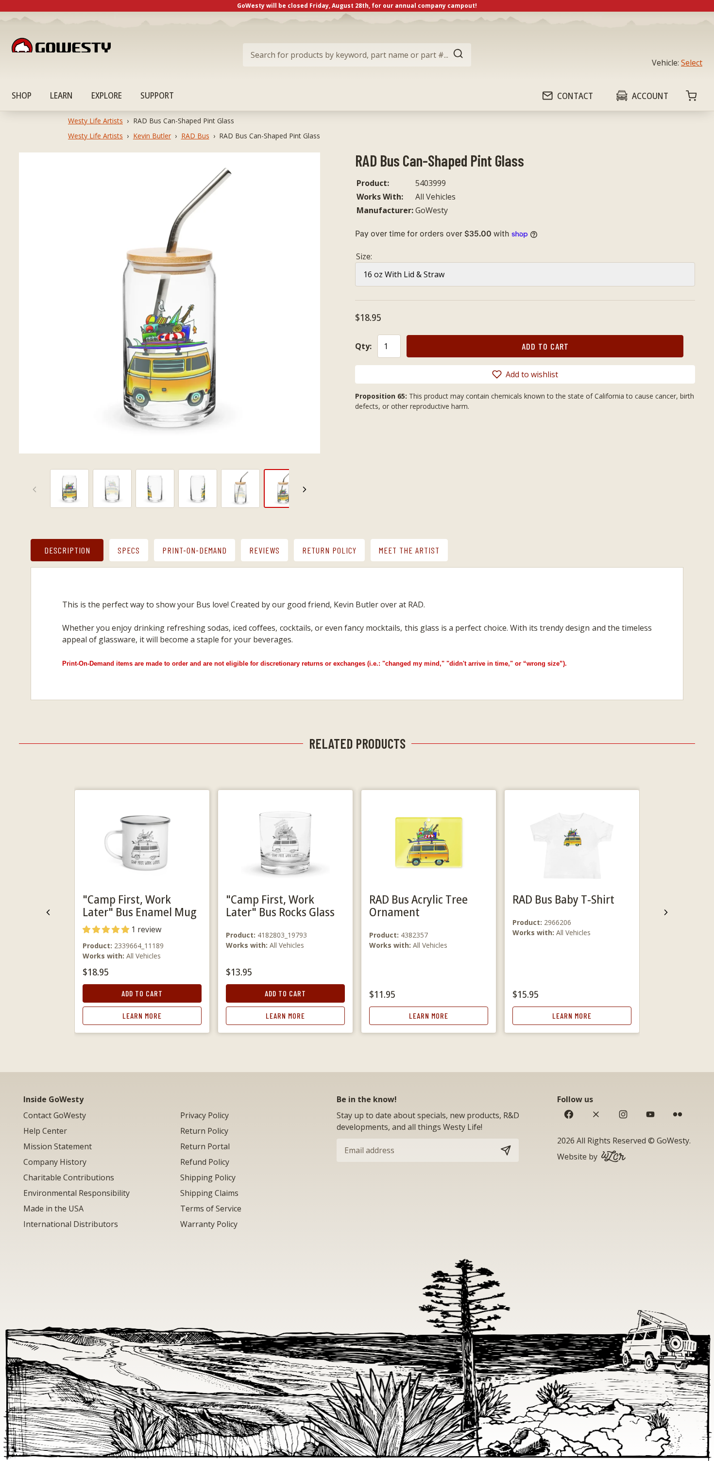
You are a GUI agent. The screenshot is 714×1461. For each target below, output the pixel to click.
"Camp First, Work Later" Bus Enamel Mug (140, 905)
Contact (575, 95)
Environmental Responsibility (76, 1193)
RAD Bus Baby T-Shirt (563, 899)
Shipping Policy (208, 1177)
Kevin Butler (152, 135)
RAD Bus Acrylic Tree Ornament (418, 905)
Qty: (363, 346)
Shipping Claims (209, 1193)
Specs (129, 550)
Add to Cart (142, 993)
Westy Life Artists (95, 120)
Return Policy (329, 550)
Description (67, 550)
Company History (54, 1162)
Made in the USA (53, 1208)
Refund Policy (204, 1162)
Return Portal (205, 1146)
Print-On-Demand (194, 550)
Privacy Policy (204, 1115)
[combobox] (357, 55)
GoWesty (673, 1140)
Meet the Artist (409, 550)
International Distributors (70, 1224)
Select (691, 62)
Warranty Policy (209, 1224)
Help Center (45, 1130)
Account (650, 95)
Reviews (264, 550)
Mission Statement (57, 1146)
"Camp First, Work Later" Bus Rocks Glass (280, 905)
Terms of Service (210, 1208)
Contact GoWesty (54, 1115)
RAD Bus (195, 135)
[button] (525, 374)
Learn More (142, 1015)
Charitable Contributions (68, 1177)
